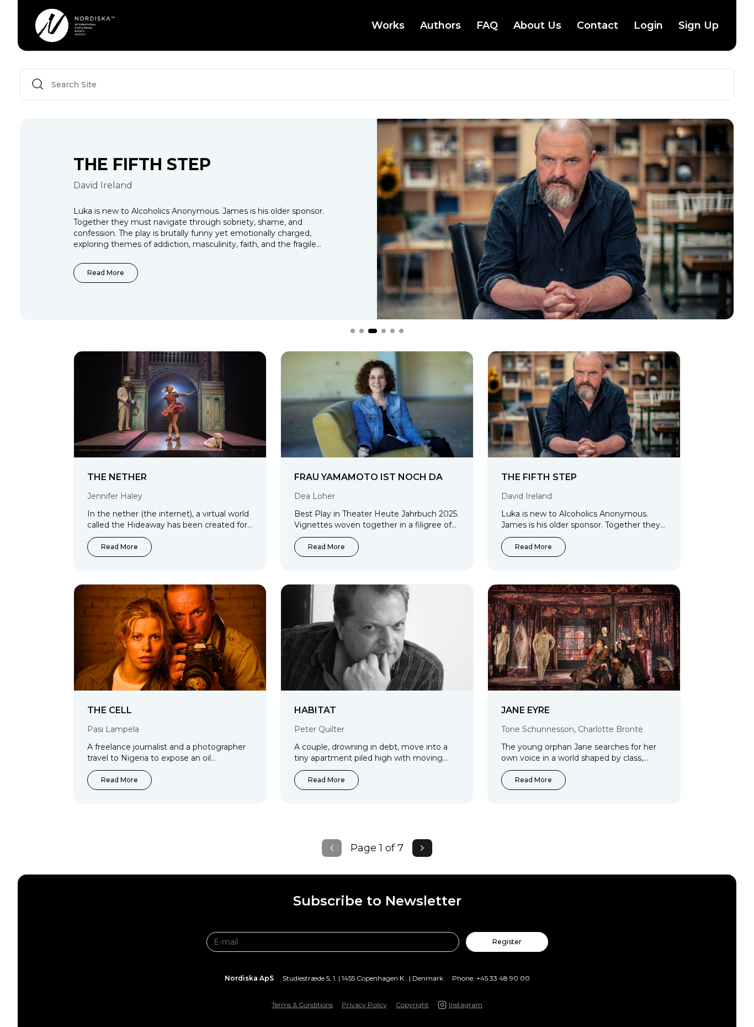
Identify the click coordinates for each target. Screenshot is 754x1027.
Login (648, 25)
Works (388, 25)
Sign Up (698, 25)
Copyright (412, 1004)
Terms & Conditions (302, 1004)
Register (507, 942)
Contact (597, 25)
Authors (440, 25)
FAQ (487, 25)
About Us (537, 25)
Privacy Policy (364, 1004)
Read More (105, 272)
